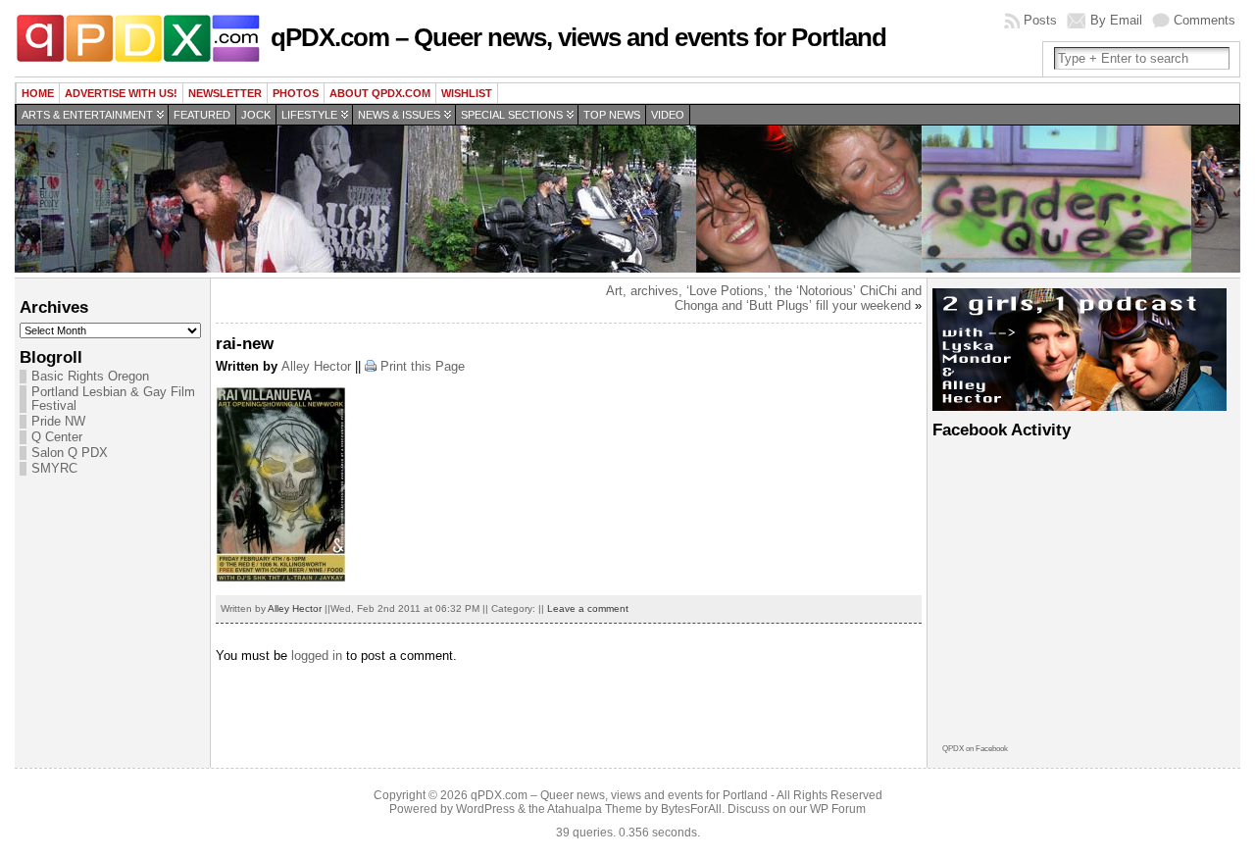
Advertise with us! (121, 93)
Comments (1204, 20)
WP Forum (838, 809)
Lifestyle (309, 115)
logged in (316, 655)
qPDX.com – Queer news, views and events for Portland (578, 37)
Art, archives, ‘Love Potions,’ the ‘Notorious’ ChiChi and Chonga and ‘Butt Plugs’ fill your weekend (764, 298)
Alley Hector (316, 366)
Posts (1040, 20)
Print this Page (422, 366)
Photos (296, 93)
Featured (202, 115)
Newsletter (225, 93)
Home (38, 93)
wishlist (466, 93)
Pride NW (58, 422)
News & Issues (399, 115)
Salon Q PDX (69, 453)
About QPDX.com (379, 93)
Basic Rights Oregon (90, 376)
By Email (1116, 20)
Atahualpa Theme (594, 809)
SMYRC (54, 469)
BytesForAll (691, 809)
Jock (256, 115)
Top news (611, 115)
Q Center (56, 437)
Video (667, 115)
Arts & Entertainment (87, 115)
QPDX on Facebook (975, 748)
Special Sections (512, 115)
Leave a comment (587, 608)
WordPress (485, 809)
